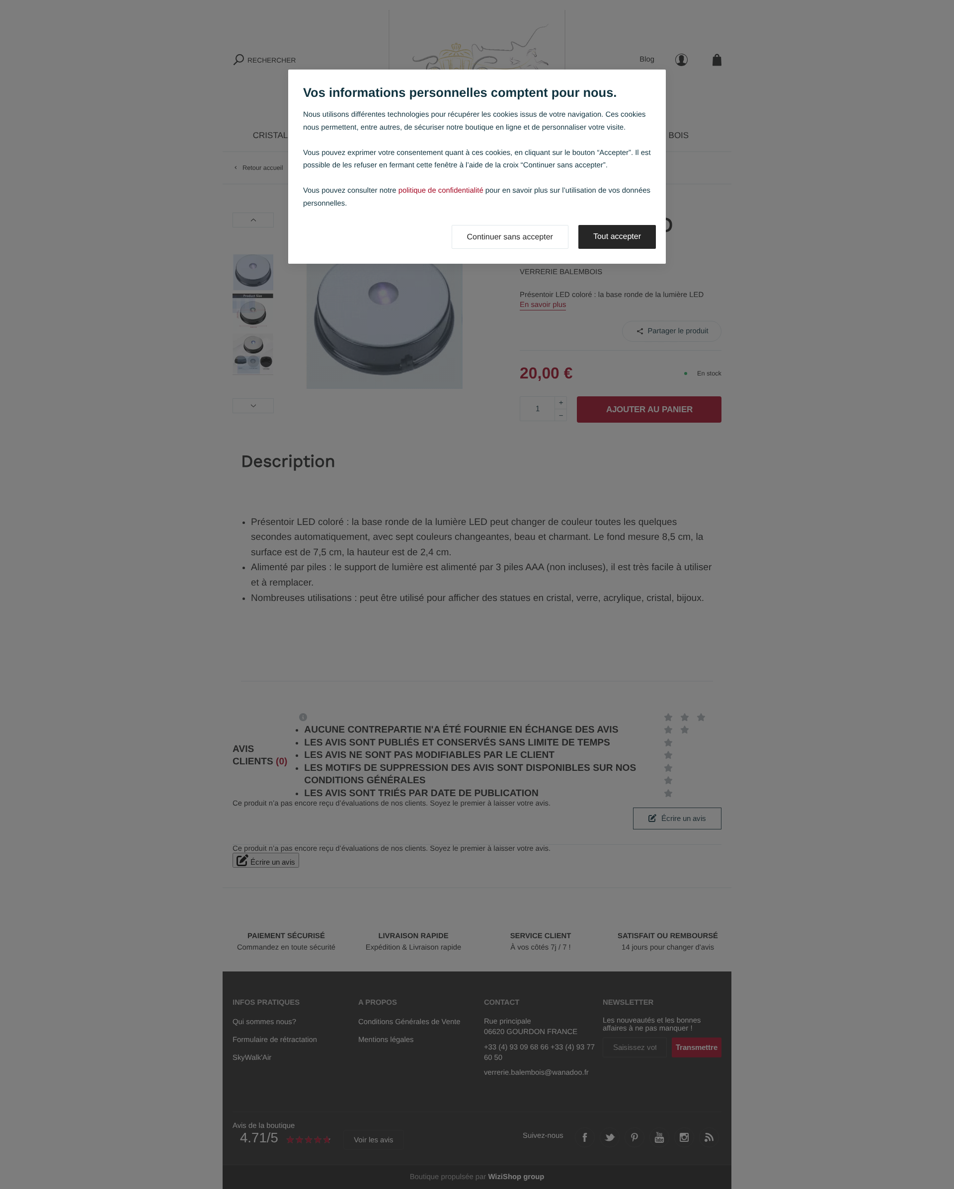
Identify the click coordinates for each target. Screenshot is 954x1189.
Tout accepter (617, 236)
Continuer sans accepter (510, 237)
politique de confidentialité (440, 191)
